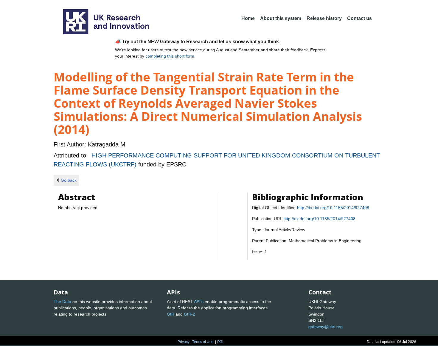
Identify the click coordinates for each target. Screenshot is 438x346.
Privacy (184, 342)
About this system (280, 18)
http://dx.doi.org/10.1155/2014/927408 (333, 207)
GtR (170, 314)
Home (248, 18)
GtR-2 (189, 314)
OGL (220, 342)
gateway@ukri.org (325, 326)
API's (199, 301)
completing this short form (169, 56)
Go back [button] (69, 180)
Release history (324, 18)
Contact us (359, 18)
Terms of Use (202, 342)
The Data (62, 301)
